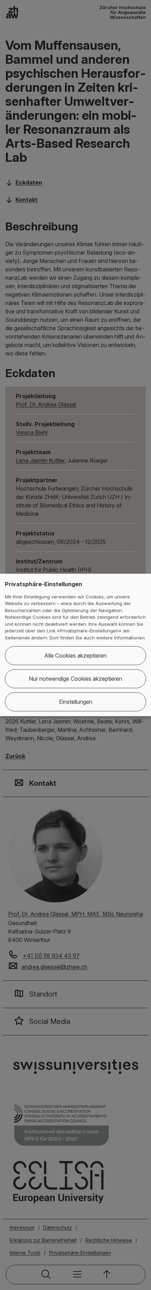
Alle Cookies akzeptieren (75, 655)
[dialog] (75, 645)
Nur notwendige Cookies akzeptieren (75, 678)
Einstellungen (75, 702)
